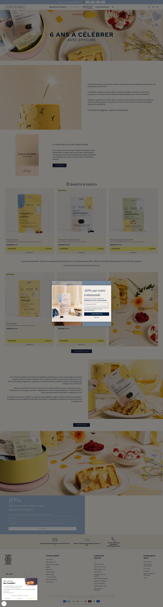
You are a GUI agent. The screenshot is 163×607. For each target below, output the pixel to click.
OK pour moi (31, 598)
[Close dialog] (109, 288)
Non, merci (96, 317)
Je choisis (19, 598)
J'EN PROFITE (96, 314)
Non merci (7, 598)
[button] (4, 603)
